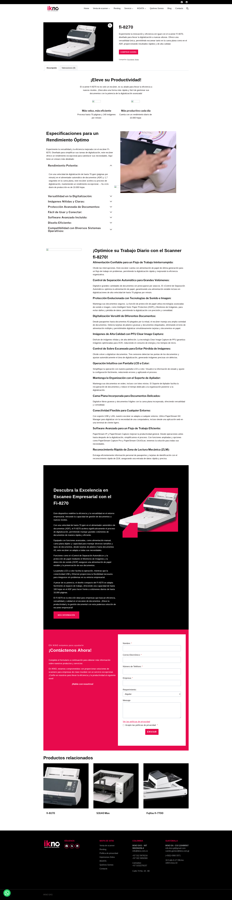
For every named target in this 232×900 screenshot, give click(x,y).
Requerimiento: (129, 690)
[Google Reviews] (72, 846)
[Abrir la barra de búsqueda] (187, 8)
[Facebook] (182, 2)
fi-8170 (50, 813)
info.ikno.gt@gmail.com (175, 848)
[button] (110, 25)
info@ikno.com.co (140, 851)
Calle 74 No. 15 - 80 (141, 871)
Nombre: (127, 643)
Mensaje (126, 700)
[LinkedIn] (187, 2)
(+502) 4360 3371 (173, 856)
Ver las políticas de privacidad (136, 721)
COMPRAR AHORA (128, 52)
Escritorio (130, 59)
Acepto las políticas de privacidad (141, 725)
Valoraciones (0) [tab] (68, 68)
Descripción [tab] (52, 68)
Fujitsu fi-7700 (154, 813)
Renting (117, 8)
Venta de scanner (107, 846)
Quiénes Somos (157, 8)
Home (86, 8)
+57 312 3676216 (140, 856)
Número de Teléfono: (133, 666)
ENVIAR (152, 731)
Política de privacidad (109, 853)
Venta (137, 59)
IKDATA (103, 861)
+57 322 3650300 (140, 858)
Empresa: (128, 678)
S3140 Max (103, 813)
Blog (169, 8)
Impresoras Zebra (107, 857)
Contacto (179, 8)
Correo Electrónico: (132, 655)
